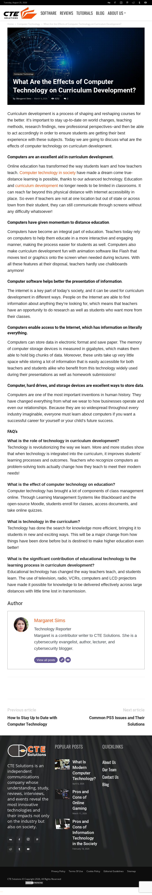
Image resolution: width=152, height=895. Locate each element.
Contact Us (110, 777)
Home (10, 24)
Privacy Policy (58, 871)
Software (49, 13)
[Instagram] (121, 2)
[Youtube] (145, 2)
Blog (100, 13)
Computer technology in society (47, 172)
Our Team (109, 769)
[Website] (62, 660)
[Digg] (109, 2)
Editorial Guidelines (114, 871)
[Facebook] (115, 2)
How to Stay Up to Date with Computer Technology (32, 721)
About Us (115, 13)
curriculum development (36, 185)
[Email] (68, 660)
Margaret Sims (23, 98)
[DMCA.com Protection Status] (34, 883)
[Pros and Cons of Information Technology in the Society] (62, 824)
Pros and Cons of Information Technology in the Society (84, 832)
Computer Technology (28, 24)
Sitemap (131, 871)
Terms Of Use (76, 871)
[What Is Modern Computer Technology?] (62, 764)
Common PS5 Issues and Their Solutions (117, 721)
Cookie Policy (93, 871)
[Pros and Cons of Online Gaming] (62, 794)
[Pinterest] (127, 2)
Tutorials (84, 13)
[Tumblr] (139, 2)
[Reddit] (133, 2)
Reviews (66, 13)
